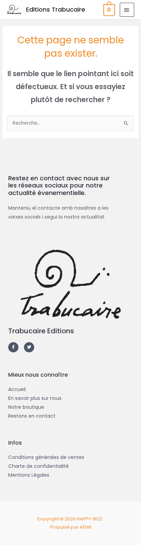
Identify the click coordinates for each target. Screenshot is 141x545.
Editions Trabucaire (55, 9)
